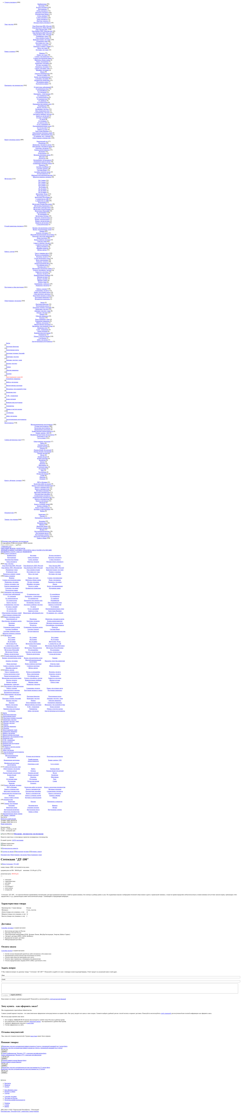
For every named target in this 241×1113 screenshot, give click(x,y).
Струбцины (42, 338)
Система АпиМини (42, 167)
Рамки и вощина (10, 51)
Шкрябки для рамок (42, 70)
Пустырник (42, 468)
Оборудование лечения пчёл (41, 138)
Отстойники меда (42, 265)
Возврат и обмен (10, 1091)
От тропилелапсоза (42, 97)
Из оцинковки (42, 214)
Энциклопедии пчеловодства (42, 497)
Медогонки (8, 178)
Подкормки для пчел (42, 109)
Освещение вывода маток (42, 161)
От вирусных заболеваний (42, 87)
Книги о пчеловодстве (42, 499)
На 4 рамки (42, 184)
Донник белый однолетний (42, 451)
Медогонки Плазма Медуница (42, 204)
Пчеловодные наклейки (42, 494)
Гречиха (42, 448)
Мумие (42, 529)
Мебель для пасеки (42, 323)
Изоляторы (42, 143)
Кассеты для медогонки (42, 217)
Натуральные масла (42, 533)
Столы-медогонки (42, 224)
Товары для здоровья (11, 519)
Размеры (7, 1103)
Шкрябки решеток (42, 248)
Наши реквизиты (6, 824)
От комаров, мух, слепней (42, 136)
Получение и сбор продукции (14, 287)
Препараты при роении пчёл (42, 104)
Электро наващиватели (42, 73)
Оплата (7, 1086)
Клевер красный (42, 458)
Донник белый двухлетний (42, 450)
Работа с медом (9, 251)
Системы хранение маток (42, 172)
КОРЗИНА (18, 550)
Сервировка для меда (42, 290)
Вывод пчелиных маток (12, 139)
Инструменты (9, 423)
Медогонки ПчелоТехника (42, 209)
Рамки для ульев (42, 55)
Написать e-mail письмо (8, 819)
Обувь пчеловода (42, 11)
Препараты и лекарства (42, 518)
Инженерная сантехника (42, 429)
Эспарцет (42, 479)
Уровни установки (42, 44)
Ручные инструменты (42, 426)
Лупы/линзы (42, 153)
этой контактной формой (58, 999)
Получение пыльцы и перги (42, 295)
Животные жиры (42, 526)
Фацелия (42, 477)
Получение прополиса (42, 297)
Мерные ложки (42, 280)
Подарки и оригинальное (42, 509)
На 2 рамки (42, 180)
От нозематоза (42, 95)
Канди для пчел (42, 107)
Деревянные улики (42, 36)
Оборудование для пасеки (13, 301)
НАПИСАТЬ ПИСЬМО (44, 550)
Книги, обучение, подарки (13, 480)
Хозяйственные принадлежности (42, 431)
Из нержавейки (42, 212)
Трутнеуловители (42, 173)
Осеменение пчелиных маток (42, 163)
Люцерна (42, 463)
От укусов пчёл (42, 128)
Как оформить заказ (11, 1090)
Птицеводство (9, 512)
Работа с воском (42, 289)
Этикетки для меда (42, 262)
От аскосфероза (42, 90)
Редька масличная (42, 473)
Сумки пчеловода (42, 17)
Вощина (42, 53)
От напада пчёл (42, 122)
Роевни (42, 314)
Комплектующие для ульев (41, 39)
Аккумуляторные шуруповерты (42, 341)
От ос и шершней (42, 124)
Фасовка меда (42, 267)
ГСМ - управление (42, 329)
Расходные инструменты (42, 428)
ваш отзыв (33, 1036)
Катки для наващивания (42, 77)
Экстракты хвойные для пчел (42, 114)
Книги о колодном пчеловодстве (42, 485)
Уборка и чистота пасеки (42, 336)
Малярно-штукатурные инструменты (42, 434)
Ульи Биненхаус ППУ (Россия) (42, 28)
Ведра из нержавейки (42, 255)
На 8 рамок (42, 187)
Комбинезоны (42, 4)
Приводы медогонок (42, 223)
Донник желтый (42, 453)
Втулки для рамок (42, 65)
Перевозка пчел (42, 328)
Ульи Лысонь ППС (42, 29)
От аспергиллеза (42, 102)
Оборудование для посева (42, 441)
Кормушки (42, 514)
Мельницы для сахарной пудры (42, 326)
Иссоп (42, 455)
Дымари (42, 231)
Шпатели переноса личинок (42, 177)
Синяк (42, 475)
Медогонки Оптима (42, 216)
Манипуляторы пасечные (42, 324)
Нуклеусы (42, 158)
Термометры (42, 334)
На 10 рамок (42, 189)
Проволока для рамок (42, 63)
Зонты (42, 302)
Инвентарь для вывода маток (42, 145)
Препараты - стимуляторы (42, 94)
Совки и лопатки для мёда (42, 243)
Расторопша (42, 472)
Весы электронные (42, 260)
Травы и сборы (41, 538)
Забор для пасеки (42, 340)
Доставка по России (11, 1098)
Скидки (7, 1093)
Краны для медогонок (42, 219)
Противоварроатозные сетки (42, 126)
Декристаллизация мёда (42, 263)
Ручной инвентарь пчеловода (14, 226)
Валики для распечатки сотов (42, 228)
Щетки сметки (42, 250)
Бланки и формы (42, 506)
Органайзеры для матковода (42, 160)
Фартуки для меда (42, 21)
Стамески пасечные (42, 245)
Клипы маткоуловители (42, 150)
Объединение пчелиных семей (42, 133)
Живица (42, 524)
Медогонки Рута (42, 195)
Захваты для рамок (42, 233)
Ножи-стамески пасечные (42, 239)
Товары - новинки (9, 815)
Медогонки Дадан (42, 194)
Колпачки (42, 151)
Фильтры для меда (42, 256)
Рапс (42, 470)
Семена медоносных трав (13, 440)
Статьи (7, 1105)
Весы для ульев (42, 48)
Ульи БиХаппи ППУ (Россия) (42, 33)
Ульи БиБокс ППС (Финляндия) (42, 31)
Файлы (42, 511)
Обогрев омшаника (42, 316)
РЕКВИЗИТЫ (27, 552)
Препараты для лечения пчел (14, 85)
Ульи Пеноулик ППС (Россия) (42, 26)
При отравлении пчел (42, 111)
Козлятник (42, 460)
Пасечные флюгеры (42, 304)
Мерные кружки (42, 277)
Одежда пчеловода (11, 2)
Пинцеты (42, 165)
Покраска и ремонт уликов (42, 46)
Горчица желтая (42, 446)
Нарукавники (42, 9)
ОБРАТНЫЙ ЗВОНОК (8, 548)
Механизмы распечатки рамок (42, 268)
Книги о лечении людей (42, 504)
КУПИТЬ (4, 1051)
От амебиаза (42, 100)
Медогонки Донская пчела (42, 207)
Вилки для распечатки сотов (42, 229)
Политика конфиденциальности (15, 1100)
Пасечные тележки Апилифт (42, 307)
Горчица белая (42, 445)
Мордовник (42, 465)
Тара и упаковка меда (42, 253)
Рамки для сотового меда (42, 292)
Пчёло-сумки (42, 282)
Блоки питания (42, 331)
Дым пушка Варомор (42, 131)
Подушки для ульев (42, 50)
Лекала (42, 72)
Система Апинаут (42, 168)
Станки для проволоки (42, 56)
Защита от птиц (42, 129)
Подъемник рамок (42, 82)
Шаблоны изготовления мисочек (42, 175)
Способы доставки (7, 928)
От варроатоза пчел (42, 89)
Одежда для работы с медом (42, 270)
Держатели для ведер (42, 285)
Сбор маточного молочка (42, 294)
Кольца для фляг (42, 278)
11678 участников (17, 840)
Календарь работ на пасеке (42, 484)
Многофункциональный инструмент (42, 234)
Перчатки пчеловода (42, 12)
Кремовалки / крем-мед (42, 284)
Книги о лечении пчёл (42, 487)
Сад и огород (41, 438)
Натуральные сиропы (42, 535)
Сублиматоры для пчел (42, 112)
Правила (7, 1085)
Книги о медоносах (42, 501)
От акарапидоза (42, 99)
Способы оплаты (6, 950)
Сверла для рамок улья (42, 68)
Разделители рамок (42, 83)
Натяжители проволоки (42, 80)
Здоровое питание (42, 528)
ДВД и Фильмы (42, 482)
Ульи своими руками (42, 38)
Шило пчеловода (42, 246)
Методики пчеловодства (42, 492)
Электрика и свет (42, 436)
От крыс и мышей (42, 117)
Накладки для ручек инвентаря (42, 236)
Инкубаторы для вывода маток (42, 146)
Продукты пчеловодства (42, 536)
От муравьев (42, 121)
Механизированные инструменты (42, 424)
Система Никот (42, 170)
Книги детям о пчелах (42, 507)
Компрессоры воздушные (42, 333)
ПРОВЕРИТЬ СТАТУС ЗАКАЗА (11, 552)
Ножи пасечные (42, 238)
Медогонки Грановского (42, 206)
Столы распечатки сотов (42, 258)
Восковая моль (42, 523)
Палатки (42, 317)
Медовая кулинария (42, 490)
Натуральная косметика (42, 531)
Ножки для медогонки (42, 221)
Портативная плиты (42, 306)
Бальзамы (42, 521)
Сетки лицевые (42, 16)
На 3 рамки (42, 182)
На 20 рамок (42, 190)
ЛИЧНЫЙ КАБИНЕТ (8, 550)
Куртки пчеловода (42, 7)
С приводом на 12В (42, 199)
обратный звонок (35, 1021)
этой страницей (166, 1013)
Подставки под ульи (41, 43)
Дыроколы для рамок (42, 67)
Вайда (42, 443)
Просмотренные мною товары (12, 813)
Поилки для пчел (42, 312)
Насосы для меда (42, 273)
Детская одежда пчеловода (42, 22)
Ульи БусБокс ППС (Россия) (42, 34)
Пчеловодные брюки (42, 14)
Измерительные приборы (42, 275)
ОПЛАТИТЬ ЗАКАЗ (29, 550)
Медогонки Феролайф (42, 211)
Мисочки (42, 156)
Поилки (42, 516)
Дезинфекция (42, 106)
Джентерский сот (42, 141)
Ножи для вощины (42, 61)
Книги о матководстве (42, 489)
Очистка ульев (42, 241)
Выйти (7, 1106)
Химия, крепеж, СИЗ (42, 433)
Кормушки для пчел (42, 309)
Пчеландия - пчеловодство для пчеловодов (28, 834)
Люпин (42, 462)
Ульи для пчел (9, 24)
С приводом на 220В (42, 200)
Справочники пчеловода (42, 496)
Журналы (42, 502)
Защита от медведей (42, 116)
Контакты (8, 1083)
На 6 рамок (42, 185)
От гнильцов (42, 92)
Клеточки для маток (42, 148)
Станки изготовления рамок (42, 58)
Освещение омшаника (42, 321)
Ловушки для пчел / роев (42, 311)
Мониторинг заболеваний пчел (42, 134)
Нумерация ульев (42, 41)
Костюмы (42, 5)
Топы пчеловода (42, 19)
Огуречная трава (42, 467)
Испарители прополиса (42, 299)
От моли (42, 119)
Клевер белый (42, 457)
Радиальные (42, 202)
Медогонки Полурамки (42, 197)
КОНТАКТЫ (21, 548)
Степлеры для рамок (42, 78)
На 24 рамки (42, 192)
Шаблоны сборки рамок (42, 60)
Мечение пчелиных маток (42, 155)
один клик (30, 1023)
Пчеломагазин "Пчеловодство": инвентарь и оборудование (20, 1111)
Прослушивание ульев (42, 319)
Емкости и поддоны (42, 272)
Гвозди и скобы (42, 75)
